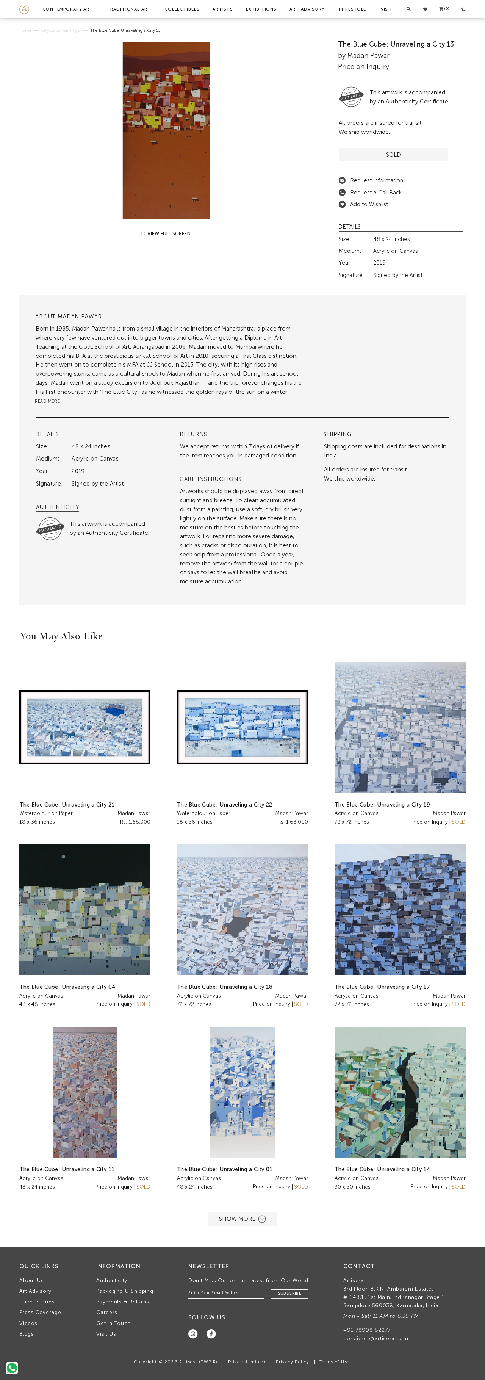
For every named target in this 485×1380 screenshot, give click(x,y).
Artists (223, 9)
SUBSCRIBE (289, 1293)
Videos (28, 1323)
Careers (106, 1312)
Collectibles (181, 9)
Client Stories (37, 1302)
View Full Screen (168, 234)
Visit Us (106, 1334)
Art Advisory (307, 9)
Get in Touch (113, 1323)
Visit (387, 9)
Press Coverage (40, 1312)
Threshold (352, 9)
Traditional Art (128, 9)
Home (25, 30)
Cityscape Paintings (60, 30)
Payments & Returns (122, 1302)
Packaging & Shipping (124, 1291)
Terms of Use (334, 1361)
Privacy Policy (293, 1361)
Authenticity (111, 1280)
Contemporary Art (67, 9)
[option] (166, 130)
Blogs (26, 1334)
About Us (31, 1280)
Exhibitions (261, 9)
